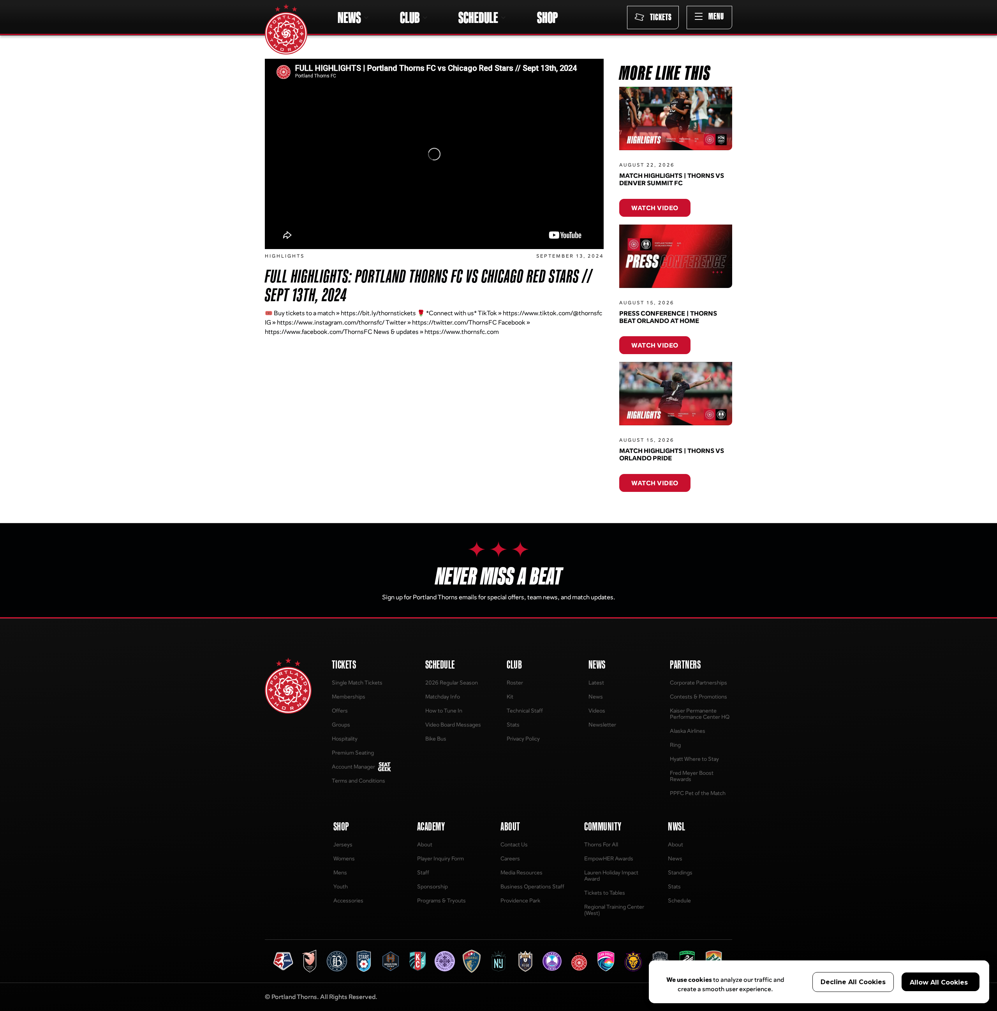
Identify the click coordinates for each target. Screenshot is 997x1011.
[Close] (628, 425)
